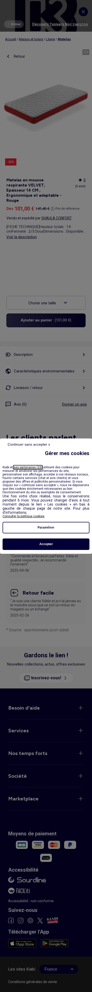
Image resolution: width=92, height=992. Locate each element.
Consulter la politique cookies (23, 516)
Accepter (46, 544)
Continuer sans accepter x (29, 444)
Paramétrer (46, 527)
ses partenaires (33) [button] (28, 467)
